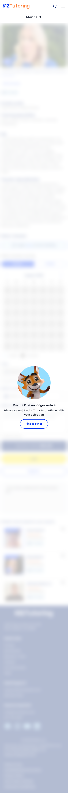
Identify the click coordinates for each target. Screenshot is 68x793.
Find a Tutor (34, 424)
